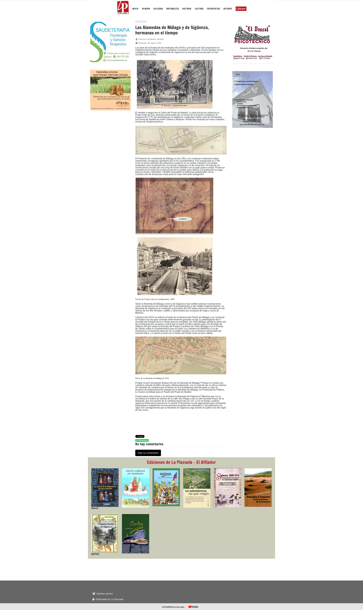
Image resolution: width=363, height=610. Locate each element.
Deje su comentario (148, 452)
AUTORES (227, 8)
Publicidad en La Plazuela (109, 599)
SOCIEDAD (158, 8)
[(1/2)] (127, 42)
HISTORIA (186, 8)
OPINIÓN (146, 8)
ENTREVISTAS (213, 8)
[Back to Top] (358, 605)
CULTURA (199, 8)
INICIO (135, 8)
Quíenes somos (104, 593)
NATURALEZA (172, 8)
